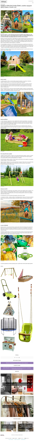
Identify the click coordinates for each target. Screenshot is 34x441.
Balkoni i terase (3, 4)
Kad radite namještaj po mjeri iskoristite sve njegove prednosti (8, 427)
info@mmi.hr (15, 438)
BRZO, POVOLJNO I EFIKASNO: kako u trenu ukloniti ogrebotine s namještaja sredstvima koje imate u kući (17, 368)
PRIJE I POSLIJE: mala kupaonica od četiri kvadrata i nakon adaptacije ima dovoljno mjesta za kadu (25, 427)
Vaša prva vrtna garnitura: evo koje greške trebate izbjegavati (17, 362)
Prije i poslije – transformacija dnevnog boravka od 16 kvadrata (17, 384)
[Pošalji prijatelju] (19, 9)
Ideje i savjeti (8, 425)
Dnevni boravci (17, 383)
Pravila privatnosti (11, 439)
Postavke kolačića (23, 439)
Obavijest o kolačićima (17, 439)
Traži (32, 2)
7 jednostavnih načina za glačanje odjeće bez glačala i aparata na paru (17, 407)
